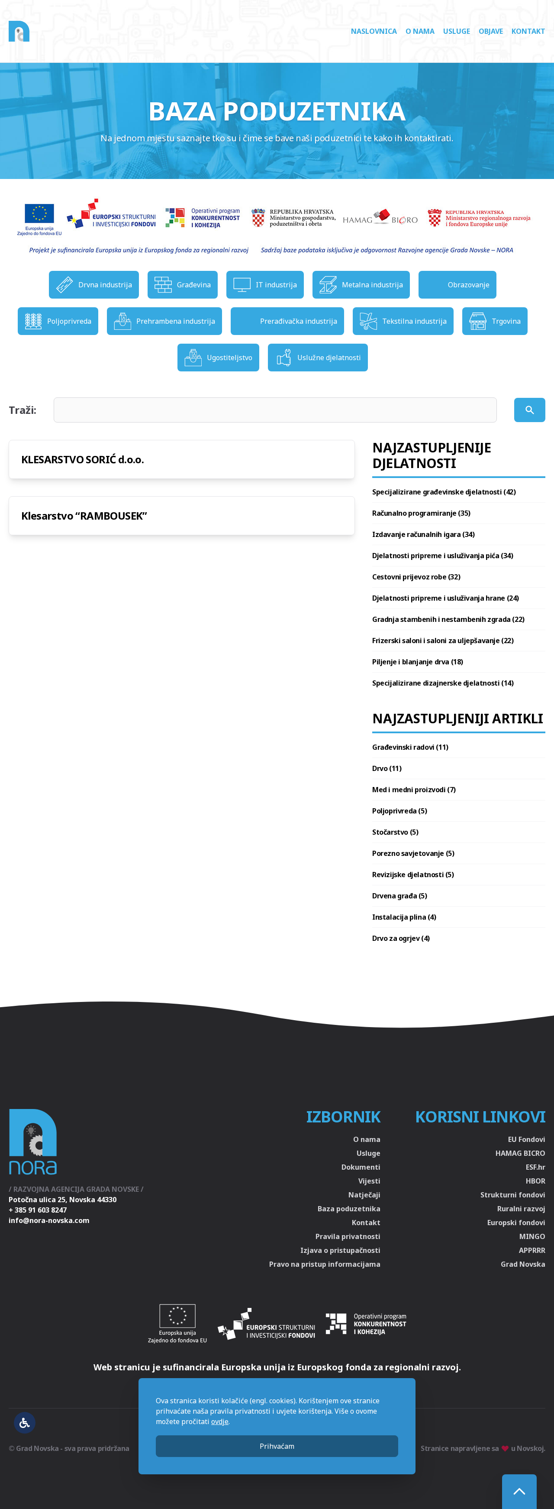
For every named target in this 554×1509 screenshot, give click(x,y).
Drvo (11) (386, 768)
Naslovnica (374, 31)
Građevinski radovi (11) (410, 747)
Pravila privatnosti (348, 1236)
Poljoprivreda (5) (399, 811)
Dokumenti (360, 1167)
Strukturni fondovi (512, 1195)
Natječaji (364, 1195)
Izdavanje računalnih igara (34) (423, 534)
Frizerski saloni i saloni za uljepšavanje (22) (443, 640)
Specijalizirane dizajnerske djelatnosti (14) (442, 683)
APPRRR (532, 1250)
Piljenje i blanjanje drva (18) (417, 662)
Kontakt (528, 31)
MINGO (532, 1236)
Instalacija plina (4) (404, 917)
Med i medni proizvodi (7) (414, 789)
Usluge (456, 31)
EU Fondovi (526, 1139)
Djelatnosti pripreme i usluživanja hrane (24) (445, 598)
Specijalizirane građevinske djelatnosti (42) (443, 492)
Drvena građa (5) (399, 896)
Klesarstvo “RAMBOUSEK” (84, 515)
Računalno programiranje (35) (421, 513)
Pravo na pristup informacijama (324, 1264)
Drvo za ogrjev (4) (401, 938)
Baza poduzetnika (349, 1208)
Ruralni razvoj (521, 1208)
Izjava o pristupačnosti (340, 1250)
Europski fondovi (516, 1222)
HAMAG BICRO (520, 1153)
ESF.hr (535, 1167)
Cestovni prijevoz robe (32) (416, 577)
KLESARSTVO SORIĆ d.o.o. (82, 459)
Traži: (22, 410)
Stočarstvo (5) (395, 832)
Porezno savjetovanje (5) (413, 853)
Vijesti (369, 1181)
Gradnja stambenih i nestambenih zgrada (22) (448, 619)
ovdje (220, 1421)
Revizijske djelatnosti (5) (413, 874)
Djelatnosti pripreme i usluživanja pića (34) (442, 555)
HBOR (535, 1181)
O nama (420, 31)
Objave (491, 31)
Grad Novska (523, 1264)
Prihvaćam (277, 1446)
